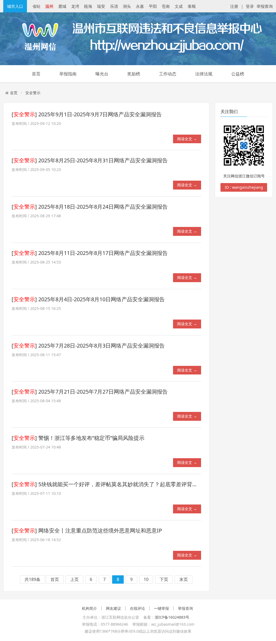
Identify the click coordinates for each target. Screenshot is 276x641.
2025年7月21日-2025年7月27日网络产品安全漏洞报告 (103, 391)
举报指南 (68, 74)
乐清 (114, 6)
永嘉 (140, 6)
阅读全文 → (187, 138)
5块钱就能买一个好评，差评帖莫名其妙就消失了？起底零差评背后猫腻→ (126, 484)
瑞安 (101, 6)
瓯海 (88, 6)
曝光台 (101, 74)
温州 (49, 6)
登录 (250, 6)
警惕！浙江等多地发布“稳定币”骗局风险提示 (91, 438)
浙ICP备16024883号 (172, 617)
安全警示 (32, 92)
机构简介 (89, 608)
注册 (234, 6)
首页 (36, 74)
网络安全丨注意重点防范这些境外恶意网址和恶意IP (100, 530)
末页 (183, 580)
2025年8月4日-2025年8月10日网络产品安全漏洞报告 (101, 299)
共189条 (32, 580)
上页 (74, 580)
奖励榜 (133, 74)
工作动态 (167, 74)
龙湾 (75, 6)
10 (146, 580)
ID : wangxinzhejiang (244, 187)
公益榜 (237, 74)
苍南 (166, 6)
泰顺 (192, 6)
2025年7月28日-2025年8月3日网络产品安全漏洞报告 (101, 345)
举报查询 (265, 6)
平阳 (153, 6)
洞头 (127, 6)
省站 (36, 6)
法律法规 (203, 74)
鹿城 (62, 6)
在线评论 (137, 608)
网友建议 (113, 608)
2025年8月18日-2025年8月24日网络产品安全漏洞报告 (103, 206)
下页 (164, 580)
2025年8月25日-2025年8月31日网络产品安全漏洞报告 (103, 160)
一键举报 (161, 608)
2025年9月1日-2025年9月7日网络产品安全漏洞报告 (100, 114)
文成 (179, 6)
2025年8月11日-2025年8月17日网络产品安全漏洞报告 (103, 253)
